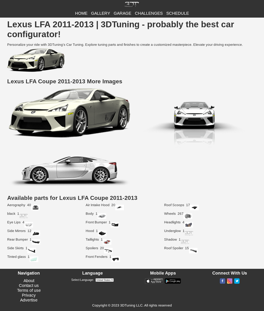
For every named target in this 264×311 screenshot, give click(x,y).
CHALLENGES (149, 13)
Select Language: (82, 279)
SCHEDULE (177, 13)
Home (81, 13)
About (29, 280)
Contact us (29, 285)
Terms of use (29, 290)
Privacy (29, 295)
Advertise (29, 300)
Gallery (100, 13)
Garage (122, 13)
